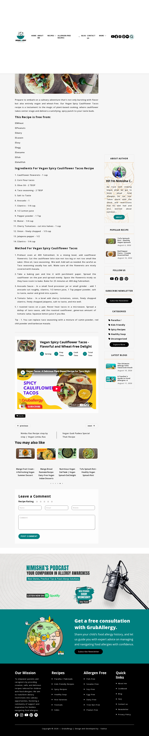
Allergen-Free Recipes (64, 36)
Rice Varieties (60, 699)
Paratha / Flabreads (63, 679)
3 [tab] (55, 482)
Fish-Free (90, 679)
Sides (56, 710)
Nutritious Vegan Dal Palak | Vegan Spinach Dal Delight (67, 472)
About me (122, 683)
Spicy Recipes (60, 689)
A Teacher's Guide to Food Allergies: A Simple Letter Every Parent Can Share (125, 378)
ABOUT (119, 217)
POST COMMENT (29, 536)
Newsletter (123, 709)
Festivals (58, 705)
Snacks (21, 416)
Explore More (119, 344)
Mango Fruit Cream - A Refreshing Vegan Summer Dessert (25, 472)
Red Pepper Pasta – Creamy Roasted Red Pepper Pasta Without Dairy (124, 253)
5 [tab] (60, 482)
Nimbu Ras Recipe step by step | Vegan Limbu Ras (34, 435)
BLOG (83, 35)
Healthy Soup (60, 694)
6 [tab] (62, 482)
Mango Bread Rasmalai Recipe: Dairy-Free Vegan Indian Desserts (46, 474)
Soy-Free (90, 689)
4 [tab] (58, 482)
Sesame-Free (92, 684)
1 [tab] (51, 482)
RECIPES (50, 35)
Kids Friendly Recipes (64, 684)
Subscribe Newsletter (119, 300)
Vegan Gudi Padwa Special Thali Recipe (76, 435)
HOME (33, 35)
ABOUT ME (40, 36)
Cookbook (122, 688)
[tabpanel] (25, 462)
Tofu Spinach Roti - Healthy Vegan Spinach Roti (88, 472)
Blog (120, 694)
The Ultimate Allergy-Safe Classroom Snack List (125, 366)
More (101, 35)
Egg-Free (90, 694)
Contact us (123, 704)
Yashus (103, 728)
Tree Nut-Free (93, 705)
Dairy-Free (91, 699)
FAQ (120, 699)
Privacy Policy (124, 714)
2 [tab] (53, 482)
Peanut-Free (92, 710)
